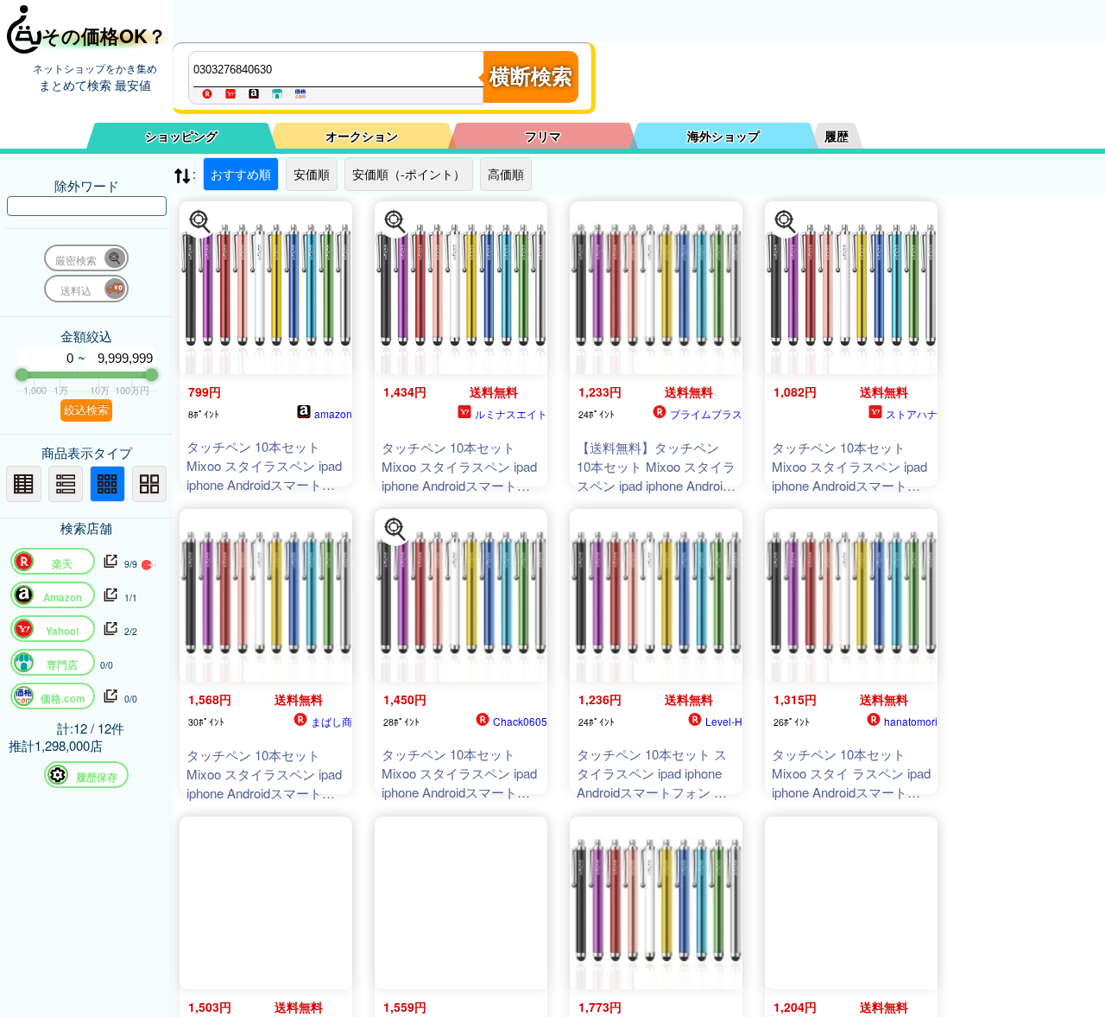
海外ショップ (723, 135)
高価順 (506, 173)
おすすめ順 (241, 173)
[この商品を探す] (200, 222)
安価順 (312, 173)
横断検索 (530, 76)
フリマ (543, 135)
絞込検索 (86, 410)
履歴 (836, 135)
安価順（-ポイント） (408, 173)
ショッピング (181, 135)
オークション (361, 135)
